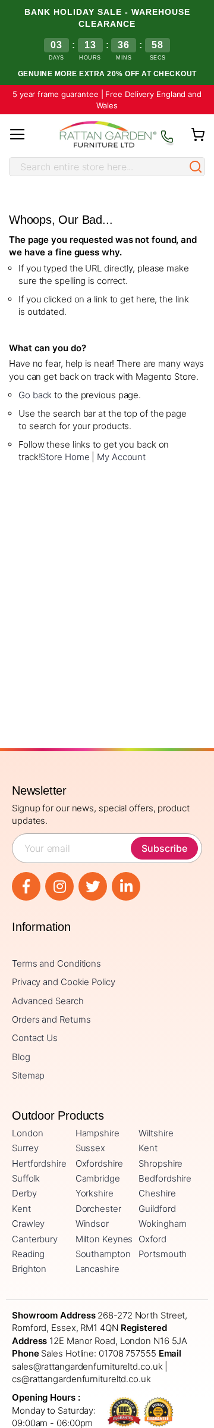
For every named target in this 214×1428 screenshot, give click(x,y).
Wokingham (162, 1223)
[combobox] (98, 167)
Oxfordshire (99, 1163)
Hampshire (97, 1133)
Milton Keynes (104, 1239)
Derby (24, 1193)
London (27, 1133)
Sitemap (28, 1075)
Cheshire (157, 1193)
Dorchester (98, 1208)
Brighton (29, 1268)
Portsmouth (163, 1254)
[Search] (195, 167)
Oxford (152, 1239)
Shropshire (160, 1163)
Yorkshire (94, 1193)
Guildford (157, 1208)
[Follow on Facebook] (26, 886)
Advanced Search (48, 1001)
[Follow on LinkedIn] (126, 886)
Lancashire (97, 1268)
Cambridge (97, 1178)
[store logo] (108, 134)
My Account (121, 457)
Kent (148, 1148)
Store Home (64, 457)
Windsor (92, 1223)
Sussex (90, 1148)
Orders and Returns (51, 1019)
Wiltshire (156, 1133)
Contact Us (35, 1037)
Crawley (28, 1223)
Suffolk (26, 1178)
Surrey (25, 1148)
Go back (35, 395)
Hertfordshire (39, 1163)
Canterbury (35, 1239)
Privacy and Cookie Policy (63, 982)
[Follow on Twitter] (92, 886)
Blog (21, 1057)
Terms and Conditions (56, 963)
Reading (28, 1254)
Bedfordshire (165, 1178)
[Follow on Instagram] (59, 886)
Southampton (103, 1254)
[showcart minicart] (198, 134)
